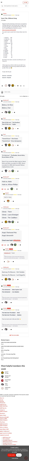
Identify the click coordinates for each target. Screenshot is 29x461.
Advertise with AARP (4, 417)
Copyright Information (7, 443)
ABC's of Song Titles (5, 350)
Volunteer (2, 401)
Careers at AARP (3, 418)
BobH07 (7, 193)
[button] (1, 2)
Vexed (4, 118)
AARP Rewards (3, 404)
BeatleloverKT (6, 100)
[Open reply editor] (14, 92)
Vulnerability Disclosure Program (9, 444)
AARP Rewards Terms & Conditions (10, 441)
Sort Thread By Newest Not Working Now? (10, 358)
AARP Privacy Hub (6, 437)
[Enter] (2, 6)
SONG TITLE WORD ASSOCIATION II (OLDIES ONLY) (12, 346)
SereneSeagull (8, 379)
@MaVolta (17, 240)
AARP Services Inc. (4, 424)
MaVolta (4, 13)
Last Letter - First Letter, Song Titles (8, 354)
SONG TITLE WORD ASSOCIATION (8, 342)
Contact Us (2, 410)
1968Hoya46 (6, 207)
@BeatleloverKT (7, 253)
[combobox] (14, 6)
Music (2, 344)
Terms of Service (6, 438)
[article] (14, 107)
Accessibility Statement (7, 440)
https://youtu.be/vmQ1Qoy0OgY (9, 30)
